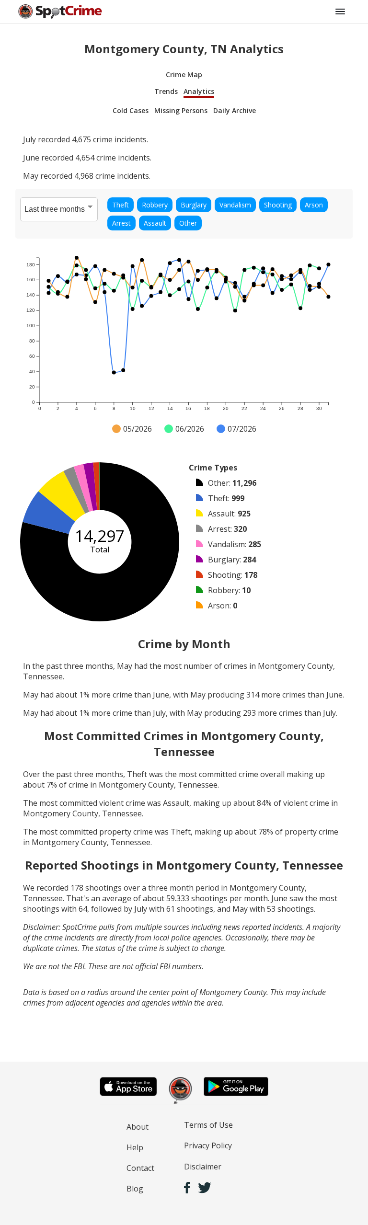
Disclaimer (202, 1166)
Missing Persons (180, 110)
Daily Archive (234, 110)
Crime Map (184, 74)
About (137, 1127)
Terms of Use (208, 1125)
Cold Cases (131, 110)
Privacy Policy (208, 1145)
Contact (140, 1168)
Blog (134, 1188)
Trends (166, 91)
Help (134, 1147)
